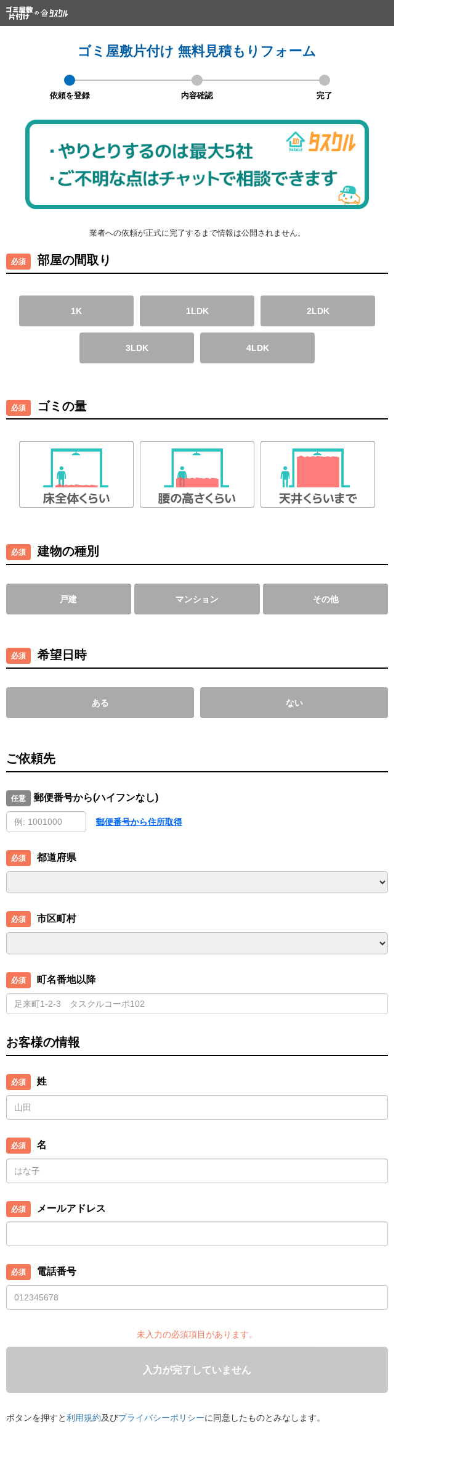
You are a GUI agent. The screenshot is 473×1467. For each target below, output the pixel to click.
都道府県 (56, 857)
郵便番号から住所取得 (139, 822)
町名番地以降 (66, 979)
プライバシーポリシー (161, 1418)
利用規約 (84, 1418)
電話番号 (56, 1271)
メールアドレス (71, 1208)
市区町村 (56, 918)
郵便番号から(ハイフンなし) (96, 797)
